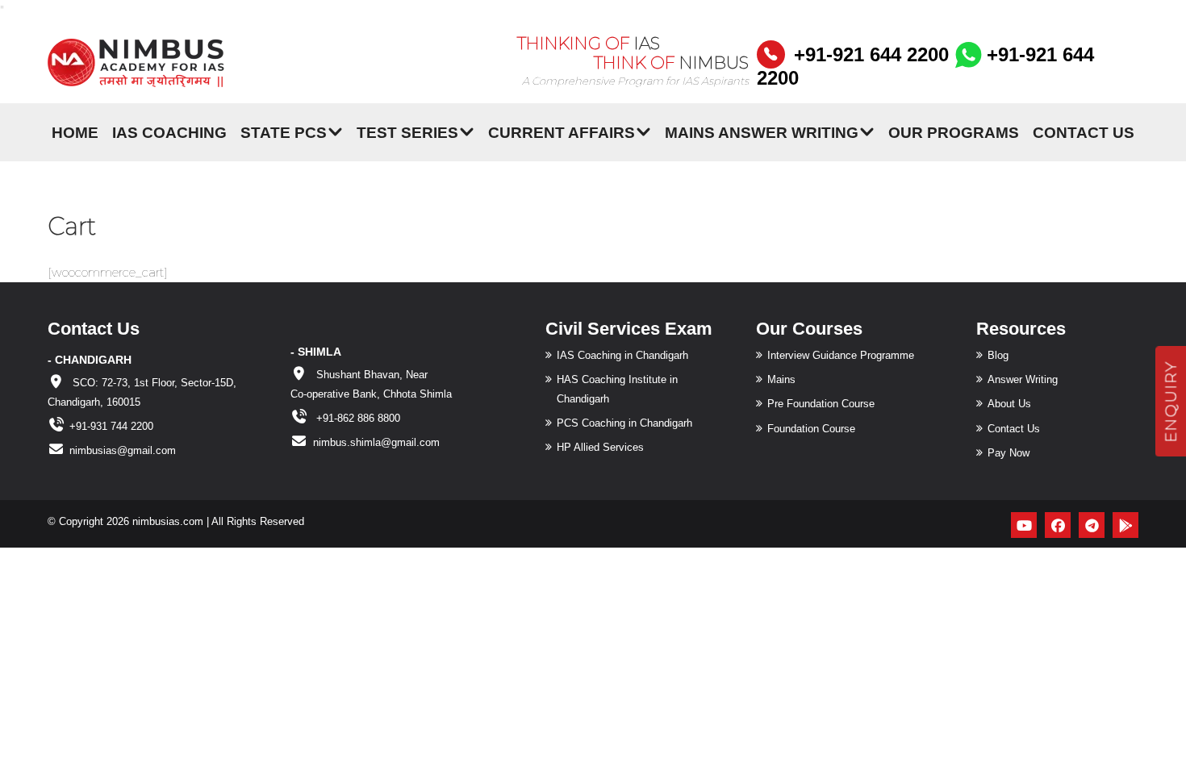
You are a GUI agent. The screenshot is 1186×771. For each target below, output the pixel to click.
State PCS (283, 132)
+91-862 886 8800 (356, 418)
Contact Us (1083, 132)
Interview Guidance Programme (840, 355)
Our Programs (953, 132)
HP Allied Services (600, 447)
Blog (998, 355)
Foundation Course (811, 429)
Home (75, 132)
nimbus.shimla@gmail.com (376, 442)
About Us (1009, 404)
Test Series (407, 132)
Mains (781, 379)
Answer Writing (1023, 379)
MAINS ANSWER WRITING (761, 132)
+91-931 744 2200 (111, 426)
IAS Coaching (169, 132)
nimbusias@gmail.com (122, 450)
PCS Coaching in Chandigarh (624, 423)
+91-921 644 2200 (871, 54)
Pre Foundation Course (821, 404)
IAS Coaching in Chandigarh (622, 355)
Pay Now (1008, 453)
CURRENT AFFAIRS (561, 132)
